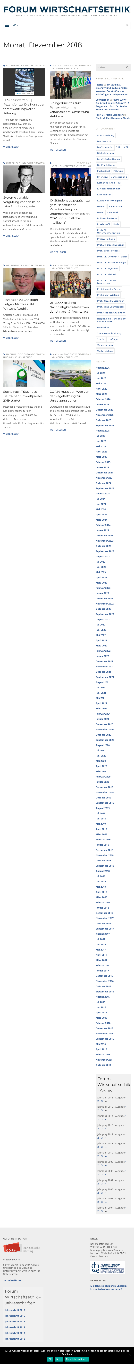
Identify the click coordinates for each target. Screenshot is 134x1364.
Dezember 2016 (104, 975)
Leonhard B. (102, 99)
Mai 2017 (101, 949)
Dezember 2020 (104, 724)
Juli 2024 (100, 498)
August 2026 (103, 367)
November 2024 (105, 477)
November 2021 (105, 666)
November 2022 (105, 603)
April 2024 (101, 514)
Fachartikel (103, 171)
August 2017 (103, 933)
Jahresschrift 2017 (15, 1310)
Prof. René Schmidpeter (110, 307)
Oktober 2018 (103, 860)
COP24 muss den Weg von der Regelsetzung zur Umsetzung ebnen (69, 396)
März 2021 (101, 708)
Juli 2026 (100, 373)
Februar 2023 (103, 587)
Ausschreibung (105, 135)
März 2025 (101, 456)
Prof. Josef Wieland (108, 295)
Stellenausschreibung (109, 333)
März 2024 (101, 519)
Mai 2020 (101, 760)
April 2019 (101, 829)
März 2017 (101, 960)
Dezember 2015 (104, 1028)
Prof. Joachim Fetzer (109, 289)
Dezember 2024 (104, 472)
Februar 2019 (103, 839)
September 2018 (105, 865)
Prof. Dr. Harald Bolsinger (111, 262)
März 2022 (101, 645)
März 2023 (101, 582)
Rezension (103, 327)
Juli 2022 (100, 624)
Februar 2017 (103, 965)
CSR (126, 147)
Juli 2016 (100, 1002)
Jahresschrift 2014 (15, 1327)
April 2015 (101, 1049)
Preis (116, 224)
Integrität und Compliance (24, 163)
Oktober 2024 (103, 483)
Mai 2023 (101, 572)
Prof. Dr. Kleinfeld (107, 274)
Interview (102, 177)
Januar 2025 (102, 467)
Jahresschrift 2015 (15, 1321)
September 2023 (105, 551)
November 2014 (105, 1059)
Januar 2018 (102, 907)
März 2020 (101, 771)
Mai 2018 (101, 886)
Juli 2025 (100, 435)
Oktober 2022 (103, 608)
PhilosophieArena (107, 218)
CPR (118, 147)
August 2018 (103, 871)
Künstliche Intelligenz (109, 200)
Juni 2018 (101, 881)
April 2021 (101, 703)
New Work (112, 212)
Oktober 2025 (103, 420)
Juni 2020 (101, 755)
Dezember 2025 (104, 409)
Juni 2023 (101, 566)
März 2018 (101, 897)
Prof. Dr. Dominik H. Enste (112, 256)
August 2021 (103, 682)
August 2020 (103, 745)
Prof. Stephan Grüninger (111, 312)
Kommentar (104, 194)
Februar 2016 (103, 1023)
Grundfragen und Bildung (24, 65)
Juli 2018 (100, 876)
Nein (58, 1359)
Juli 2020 (100, 750)
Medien (101, 206)
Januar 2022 (102, 656)
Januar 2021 (102, 718)
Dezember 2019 (104, 787)
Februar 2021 (103, 713)
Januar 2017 (102, 970)
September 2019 (105, 802)
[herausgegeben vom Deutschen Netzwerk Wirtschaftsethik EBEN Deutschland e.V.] (67, 12)
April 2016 (101, 1012)
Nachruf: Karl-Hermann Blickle (113, 118)
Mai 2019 (101, 823)
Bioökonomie (104, 147)
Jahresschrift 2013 (15, 1333)
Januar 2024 (102, 530)
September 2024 (105, 488)
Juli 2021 (100, 687)
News (100, 212)
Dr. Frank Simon (106, 165)
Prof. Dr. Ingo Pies (107, 268)
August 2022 (103, 619)
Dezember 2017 (104, 912)
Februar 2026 (103, 399)
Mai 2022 (101, 635)
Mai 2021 (101, 698)
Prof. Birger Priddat (108, 251)
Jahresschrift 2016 (15, 1315)
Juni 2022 (101, 629)
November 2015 (105, 1033)
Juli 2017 (100, 939)
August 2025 (103, 430)
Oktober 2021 (103, 671)
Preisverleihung (106, 239)
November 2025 (105, 414)
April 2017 (101, 954)
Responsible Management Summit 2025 (111, 320)
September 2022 (105, 614)
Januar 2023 (102, 593)
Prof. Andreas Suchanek (110, 245)
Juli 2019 (100, 813)
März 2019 (101, 834)
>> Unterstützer (12, 1280)
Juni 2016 (101, 1007)
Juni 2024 (101, 504)
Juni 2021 (101, 692)
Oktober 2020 (103, 734)
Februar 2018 (103, 902)
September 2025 (105, 425)
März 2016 (101, 1017)
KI (119, 183)
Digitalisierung (105, 153)
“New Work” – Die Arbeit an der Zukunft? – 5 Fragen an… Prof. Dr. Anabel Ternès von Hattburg (112, 104)
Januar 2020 (102, 781)
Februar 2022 (103, 650)
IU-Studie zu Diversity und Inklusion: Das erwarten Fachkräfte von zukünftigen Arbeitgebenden (112, 89)
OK (50, 1359)
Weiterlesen (11, 147)
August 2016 (103, 996)
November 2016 (105, 981)
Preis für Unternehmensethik (108, 231)
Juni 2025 (101, 441)
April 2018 (101, 891)
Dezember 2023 (104, 535)
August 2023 (103, 556)
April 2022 (101, 640)
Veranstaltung (105, 345)
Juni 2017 (101, 944)
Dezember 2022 (104, 598)
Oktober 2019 (103, 797)
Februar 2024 (103, 525)
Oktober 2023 (103, 546)
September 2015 (105, 1038)
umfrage (113, 339)
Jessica (99, 84)
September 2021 (105, 677)
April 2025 (101, 451)
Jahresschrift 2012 (15, 1338)
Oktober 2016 (103, 986)
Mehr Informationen (76, 1359)
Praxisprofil (103, 224)
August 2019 (103, 808)
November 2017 (105, 918)
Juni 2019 (101, 818)
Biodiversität (104, 141)
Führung (118, 171)
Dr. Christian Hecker (108, 159)
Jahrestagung (119, 177)
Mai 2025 (101, 446)
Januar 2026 (102, 404)
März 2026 (101, 393)
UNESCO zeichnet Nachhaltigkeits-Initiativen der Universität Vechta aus (69, 307)
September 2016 (105, 991)
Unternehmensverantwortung (70, 166)
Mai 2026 (101, 383)
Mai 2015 (101, 1044)
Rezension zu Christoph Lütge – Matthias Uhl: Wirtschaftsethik (20, 304)
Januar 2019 (102, 844)
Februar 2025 (103, 462)
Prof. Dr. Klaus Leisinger (109, 114)
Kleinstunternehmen (109, 188)
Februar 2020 (103, 776)
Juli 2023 (100, 561)
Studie (100, 339)
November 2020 (105, 729)
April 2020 (101, 766)
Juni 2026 (101, 378)
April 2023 (101, 577)
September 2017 (105, 928)
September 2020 (105, 739)
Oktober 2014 (103, 1064)
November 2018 (105, 855)
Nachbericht (116, 206)
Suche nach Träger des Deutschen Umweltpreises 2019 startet (22, 396)
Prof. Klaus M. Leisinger (110, 301)
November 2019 (105, 792)
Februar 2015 (103, 1054)
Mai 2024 (101, 509)
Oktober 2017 (103, 923)
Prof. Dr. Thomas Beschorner (107, 281)
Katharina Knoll (106, 183)
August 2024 (103, 493)
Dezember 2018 (104, 850)
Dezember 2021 (104, 661)
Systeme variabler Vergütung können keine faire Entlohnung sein (21, 202)
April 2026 (101, 388)
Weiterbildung (105, 351)
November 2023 (105, 540)
